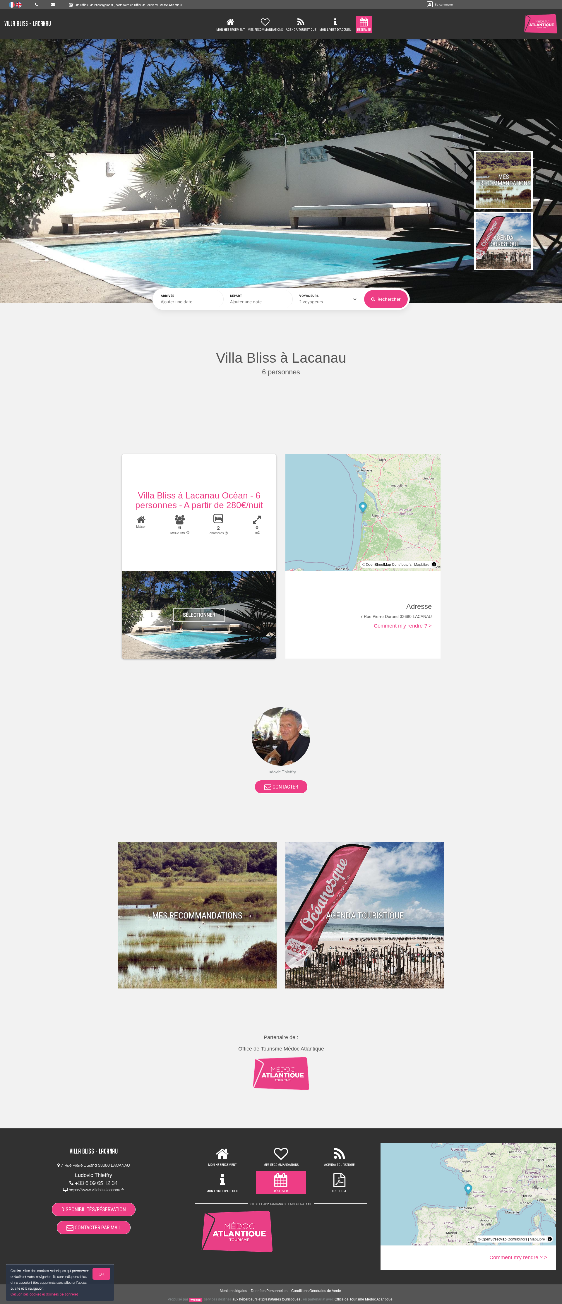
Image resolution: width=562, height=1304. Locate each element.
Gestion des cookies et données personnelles (44, 1294)
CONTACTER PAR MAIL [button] (97, 1227)
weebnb (196, 1299)
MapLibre (421, 564)
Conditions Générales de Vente (316, 1291)
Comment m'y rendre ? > (403, 626)
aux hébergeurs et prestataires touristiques (266, 1299)
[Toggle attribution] (434, 564)
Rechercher (389, 299)
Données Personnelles (269, 1291)
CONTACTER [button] (284, 787)
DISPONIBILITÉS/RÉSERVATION (93, 1209)
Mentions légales (233, 1291)
